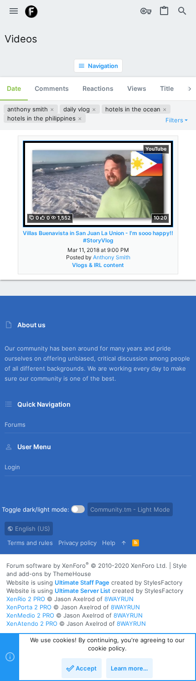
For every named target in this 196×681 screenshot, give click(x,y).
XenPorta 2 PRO (29, 607)
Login (12, 467)
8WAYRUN (119, 598)
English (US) (31, 528)
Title (167, 88)
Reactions (98, 88)
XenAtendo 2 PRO (31, 623)
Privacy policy (77, 542)
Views (136, 88)
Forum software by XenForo (86, 565)
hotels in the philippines (42, 118)
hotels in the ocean (133, 109)
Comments (52, 88)
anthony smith (28, 109)
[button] (14, 11)
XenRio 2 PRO (25, 598)
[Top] (123, 543)
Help (108, 542)
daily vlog (77, 109)
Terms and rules (30, 542)
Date (14, 88)
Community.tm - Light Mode (130, 509)
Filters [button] (174, 120)
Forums (15, 424)
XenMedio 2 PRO (30, 615)
